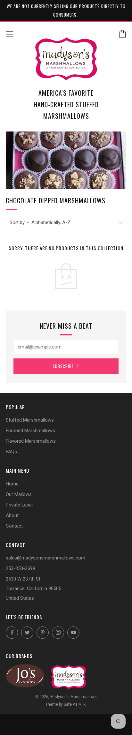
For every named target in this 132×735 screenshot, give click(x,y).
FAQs (11, 451)
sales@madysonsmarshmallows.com (45, 558)
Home (12, 484)
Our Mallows (19, 494)
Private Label (19, 505)
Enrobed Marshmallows (30, 430)
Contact (14, 526)
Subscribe (63, 366)
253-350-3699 (20, 568)
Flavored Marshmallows (31, 441)
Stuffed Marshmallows (30, 420)
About (12, 515)
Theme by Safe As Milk (65, 704)
